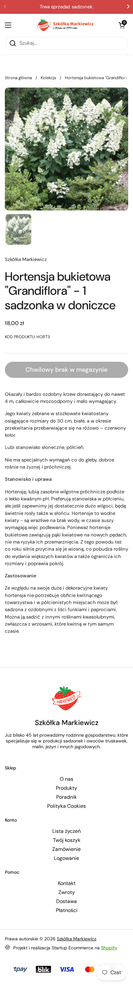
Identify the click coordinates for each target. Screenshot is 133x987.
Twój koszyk (66, 840)
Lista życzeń (66, 831)
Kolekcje (48, 77)
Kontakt (67, 883)
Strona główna (18, 77)
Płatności (66, 910)
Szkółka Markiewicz (76, 939)
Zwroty (66, 892)
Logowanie (66, 858)
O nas (66, 779)
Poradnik (66, 797)
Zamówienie (66, 849)
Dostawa (66, 901)
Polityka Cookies (66, 806)
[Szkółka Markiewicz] (64, 25)
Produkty (66, 788)
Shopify (109, 948)
